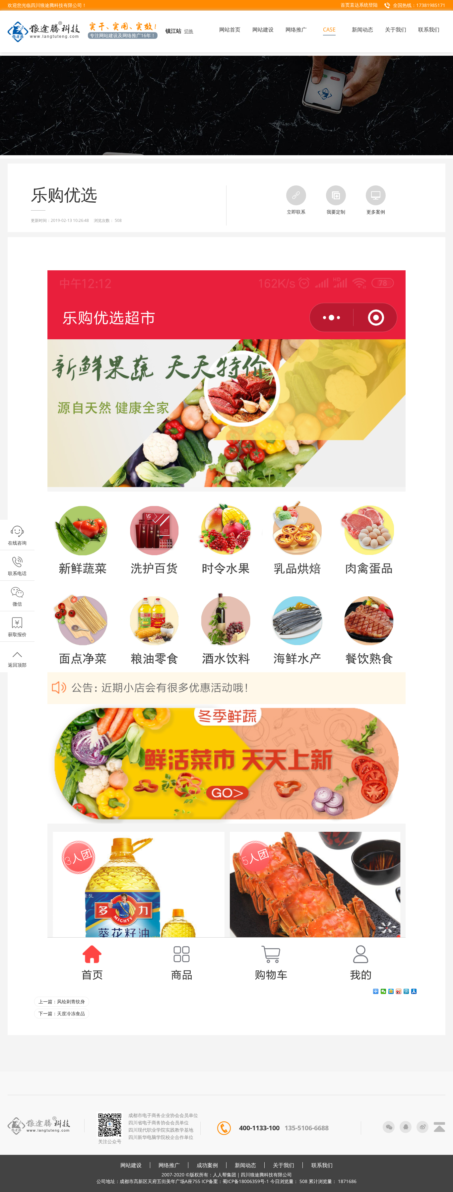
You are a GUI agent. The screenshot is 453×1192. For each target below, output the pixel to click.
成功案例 (207, 1165)
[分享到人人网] (414, 991)
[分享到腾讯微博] (406, 991)
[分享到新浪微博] (399, 991)
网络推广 (169, 1165)
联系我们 (322, 1165)
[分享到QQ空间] (391, 991)
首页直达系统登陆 (359, 5)
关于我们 (283, 1165)
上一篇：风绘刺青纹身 (61, 1001)
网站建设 (131, 1165)
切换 (188, 31)
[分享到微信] (383, 991)
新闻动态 (245, 1165)
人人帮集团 (224, 1174)
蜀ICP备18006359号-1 (246, 1181)
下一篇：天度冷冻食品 (61, 1013)
